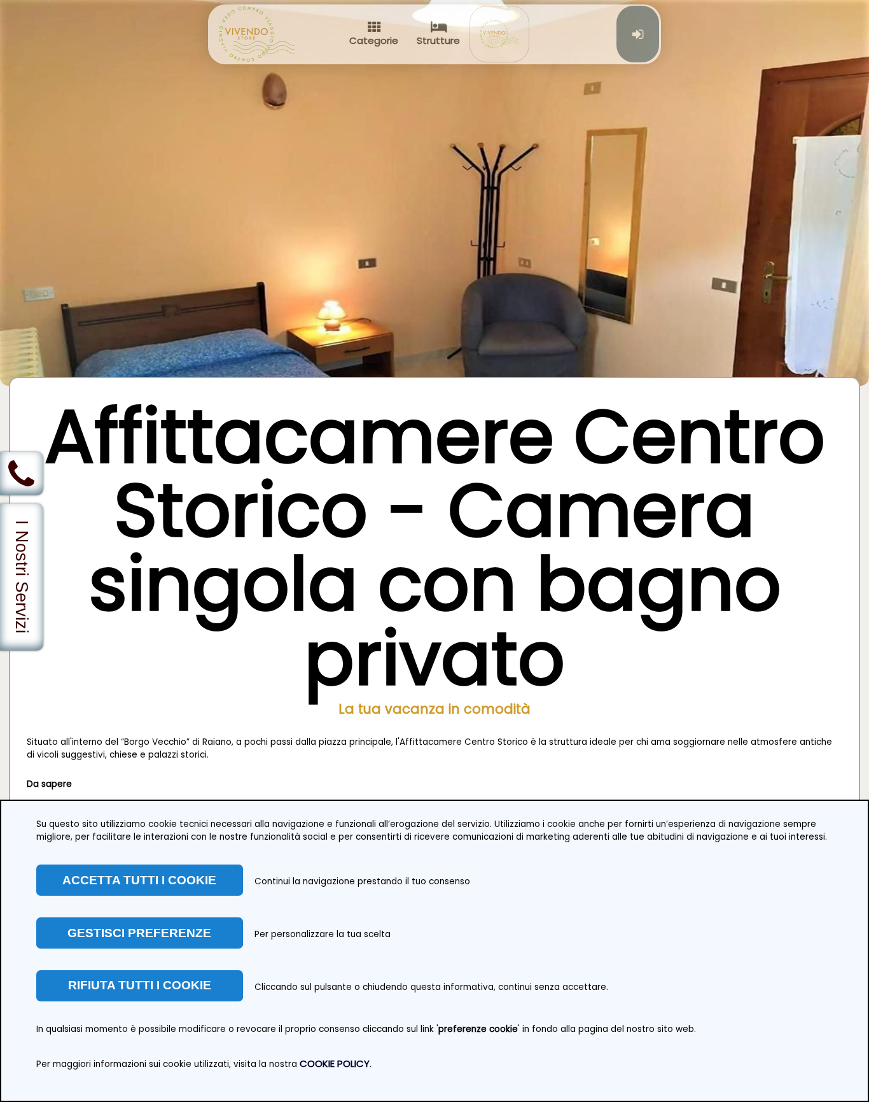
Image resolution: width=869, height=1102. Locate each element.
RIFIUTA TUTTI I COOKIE (139, 985)
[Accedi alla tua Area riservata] (638, 34)
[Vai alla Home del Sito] (257, 34)
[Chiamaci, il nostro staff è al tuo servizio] (21, 473)
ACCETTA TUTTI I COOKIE (139, 880)
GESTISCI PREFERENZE (139, 933)
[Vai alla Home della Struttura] (499, 34)
